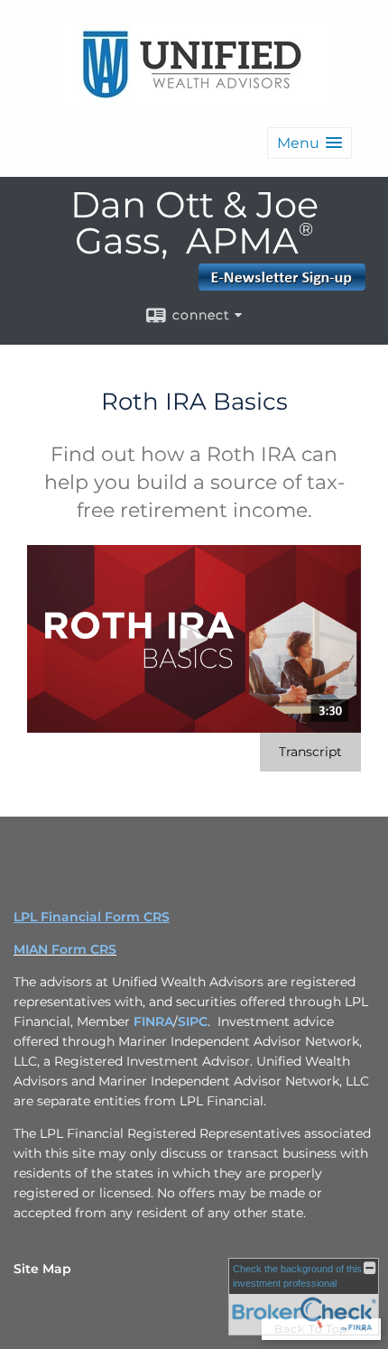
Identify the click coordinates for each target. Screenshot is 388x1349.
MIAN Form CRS (65, 949)
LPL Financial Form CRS (92, 917)
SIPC (193, 1021)
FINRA (153, 1021)
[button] (309, 143)
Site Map (42, 1269)
